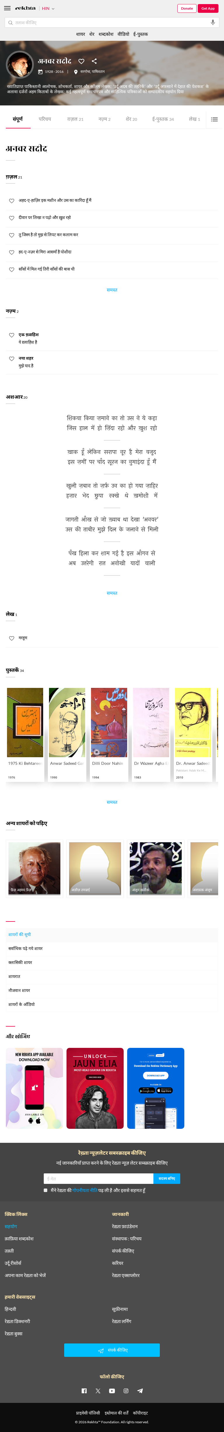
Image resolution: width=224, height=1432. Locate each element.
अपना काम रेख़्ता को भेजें (25, 1275)
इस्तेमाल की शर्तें (116, 1412)
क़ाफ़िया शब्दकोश (19, 1238)
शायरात (14, 977)
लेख (194, 120)
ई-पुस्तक (163, 120)
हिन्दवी (10, 1309)
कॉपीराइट (140, 1412)
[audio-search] (213, 22)
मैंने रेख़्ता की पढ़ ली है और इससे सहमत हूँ (98, 1190)
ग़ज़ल (75, 120)
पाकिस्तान (98, 72)
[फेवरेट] (81, 61)
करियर (117, 1263)
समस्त (112, 291)
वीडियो (123, 34)
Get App (208, 8)
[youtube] (112, 1390)
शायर (80, 34)
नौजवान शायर (19, 991)
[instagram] (126, 1390)
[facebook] (84, 1390)
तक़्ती (9, 1251)
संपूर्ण (17, 120)
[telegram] (140, 1390)
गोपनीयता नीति (84, 1190)
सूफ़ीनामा (120, 1309)
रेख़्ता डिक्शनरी (17, 1321)
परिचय (45, 120)
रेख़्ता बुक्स (13, 1333)
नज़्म (105, 120)
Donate (187, 8)
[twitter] (98, 1390)
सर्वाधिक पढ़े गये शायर (25, 949)
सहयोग (11, 1226)
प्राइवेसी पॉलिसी (88, 1412)
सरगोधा (85, 72)
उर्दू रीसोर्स (13, 1263)
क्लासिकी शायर (20, 963)
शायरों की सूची (19, 935)
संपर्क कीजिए (123, 1251)
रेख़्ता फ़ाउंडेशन (125, 1226)
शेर (131, 120)
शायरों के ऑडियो (21, 1005)
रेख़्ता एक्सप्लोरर (126, 1275)
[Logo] (25, 9)
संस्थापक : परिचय (126, 1238)
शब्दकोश (106, 34)
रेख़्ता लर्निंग (121, 1321)
